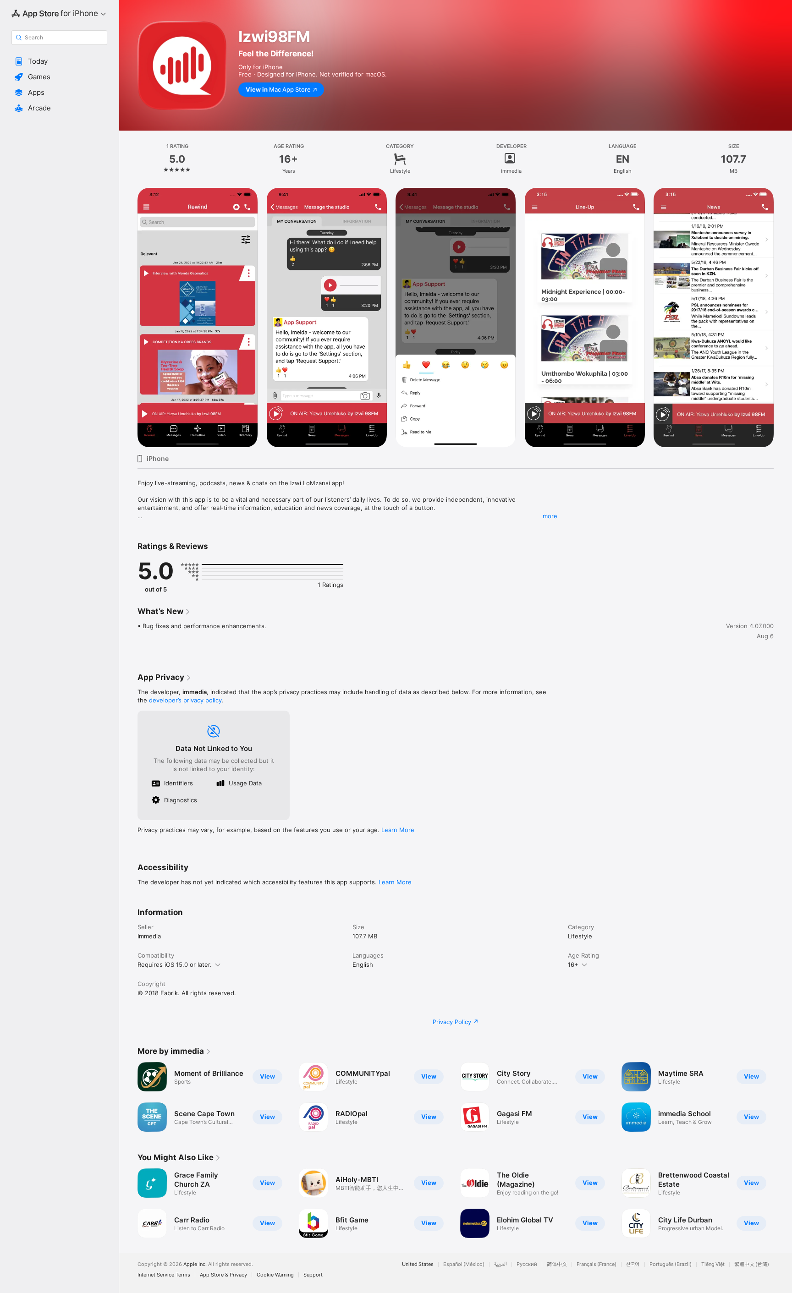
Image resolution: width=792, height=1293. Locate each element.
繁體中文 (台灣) (751, 1264)
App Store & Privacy (223, 1274)
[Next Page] (782, 1097)
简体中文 (557, 1264)
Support (313, 1274)
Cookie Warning (275, 1274)
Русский (527, 1264)
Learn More (397, 829)
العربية (500, 1264)
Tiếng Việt (713, 1264)
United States (418, 1264)
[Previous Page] (128, 1097)
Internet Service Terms (164, 1274)
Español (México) (463, 1264)
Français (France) (596, 1264)
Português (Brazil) (670, 1264)
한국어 (633, 1264)
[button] (59, 61)
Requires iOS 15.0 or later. (175, 964)
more (550, 516)
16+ (573, 964)
